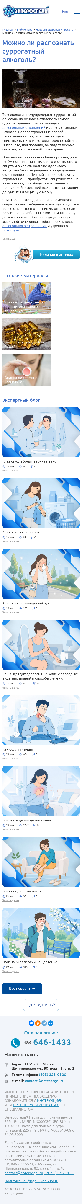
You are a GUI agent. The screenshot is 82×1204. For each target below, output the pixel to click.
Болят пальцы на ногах (21, 891)
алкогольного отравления (24, 226)
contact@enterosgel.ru (44, 1081)
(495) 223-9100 (52, 1075)
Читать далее (10, 470)
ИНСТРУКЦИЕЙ (50, 1101)
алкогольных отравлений (23, 128)
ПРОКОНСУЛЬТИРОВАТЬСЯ (36, 1105)
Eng (65, 12)
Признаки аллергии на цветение (29, 962)
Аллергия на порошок (20, 532)
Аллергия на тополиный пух (25, 603)
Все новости (22, 989)
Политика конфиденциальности (31, 1181)
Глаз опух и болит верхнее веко (29, 461)
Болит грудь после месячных (26, 820)
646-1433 (52, 1043)
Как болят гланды (17, 749)
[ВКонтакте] (31, 1023)
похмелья (10, 230)
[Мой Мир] (50, 1023)
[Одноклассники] (38, 1023)
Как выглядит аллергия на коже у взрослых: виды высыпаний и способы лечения (40, 677)
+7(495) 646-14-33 (59, 1173)
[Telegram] (44, 1023)
